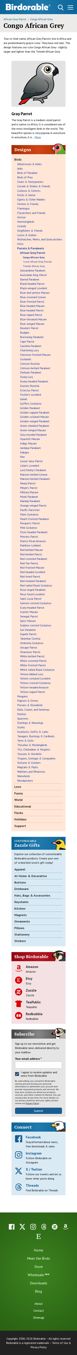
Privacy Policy (32, 1103)
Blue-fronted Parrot (32, 301)
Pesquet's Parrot (30, 523)
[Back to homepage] (28, 7)
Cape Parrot (27, 341)
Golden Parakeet (30, 408)
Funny (18, 793)
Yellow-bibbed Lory (31, 674)
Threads (32, 1185)
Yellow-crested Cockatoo (35, 683)
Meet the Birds (38, 1258)
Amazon (32, 966)
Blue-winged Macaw (32, 324)
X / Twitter (34, 1169)
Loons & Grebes (27, 235)
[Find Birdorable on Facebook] (12, 1227)
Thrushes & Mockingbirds (32, 745)
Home (38, 1250)
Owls (20, 244)
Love (17, 787)
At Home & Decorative (30, 876)
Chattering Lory (29, 350)
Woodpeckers (25, 780)
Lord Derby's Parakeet (33, 470)
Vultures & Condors (29, 762)
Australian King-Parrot (33, 275)
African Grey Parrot (15, 19)
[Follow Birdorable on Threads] (44, 1227)
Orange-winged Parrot (33, 505)
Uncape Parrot (28, 647)
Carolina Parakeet (30, 346)
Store (38, 1266)
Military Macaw (29, 492)
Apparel (19, 869)
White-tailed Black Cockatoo (37, 669)
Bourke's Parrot (29, 328)
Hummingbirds (25, 221)
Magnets (20, 915)
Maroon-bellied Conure (33, 474)
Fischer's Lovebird (30, 394)
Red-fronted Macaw (32, 567)
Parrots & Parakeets (30, 248)
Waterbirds (23, 776)
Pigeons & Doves (27, 700)
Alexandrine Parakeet (32, 270)
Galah (23, 399)
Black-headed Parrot (32, 283)
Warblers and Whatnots (31, 771)
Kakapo (24, 452)
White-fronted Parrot (33, 665)
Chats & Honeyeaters (30, 182)
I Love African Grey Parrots (37, 261)
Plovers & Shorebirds (30, 705)
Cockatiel (25, 359)
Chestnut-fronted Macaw (35, 354)
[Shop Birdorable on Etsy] (38, 1236)
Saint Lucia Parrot (31, 598)
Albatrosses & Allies (29, 164)
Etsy (29, 978)
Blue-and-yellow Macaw (35, 292)
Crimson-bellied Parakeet (35, 368)
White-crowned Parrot (33, 660)
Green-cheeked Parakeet (34, 425)
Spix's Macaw (28, 621)
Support (20, 826)
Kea (22, 456)
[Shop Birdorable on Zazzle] (54, 1227)
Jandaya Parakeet (30, 448)
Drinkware (21, 889)
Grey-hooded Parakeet (33, 434)
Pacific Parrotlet (30, 510)
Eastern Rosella (29, 386)
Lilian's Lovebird (29, 465)
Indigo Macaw (28, 443)
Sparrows (22, 718)
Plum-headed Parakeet (34, 532)
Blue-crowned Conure (33, 297)
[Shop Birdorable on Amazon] (65, 1227)
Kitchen (19, 908)
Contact (38, 1310)
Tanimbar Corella (30, 638)
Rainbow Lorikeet (30, 545)
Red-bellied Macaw (31, 550)
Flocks (18, 813)
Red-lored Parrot (30, 576)
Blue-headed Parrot (32, 310)
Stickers (20, 941)
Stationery (22, 934)
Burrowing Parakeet (32, 337)
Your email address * (28, 1058)
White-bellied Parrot (32, 656)
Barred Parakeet (29, 279)
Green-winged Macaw (33, 430)
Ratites (21, 714)
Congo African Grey (41, 19)
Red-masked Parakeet (33, 581)
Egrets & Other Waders (31, 199)
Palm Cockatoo (29, 514)
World (18, 800)
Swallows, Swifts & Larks (32, 731)
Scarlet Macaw (29, 612)
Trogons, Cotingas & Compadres (36, 758)
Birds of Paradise (27, 173)
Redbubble (34, 1014)
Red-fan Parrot (29, 563)
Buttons (20, 882)
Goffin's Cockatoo (31, 403)
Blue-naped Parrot (31, 315)
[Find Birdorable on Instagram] (33, 1227)
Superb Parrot (28, 634)
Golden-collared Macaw (34, 417)
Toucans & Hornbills (29, 754)
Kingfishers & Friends (30, 230)
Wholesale (38, 1275)
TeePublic (33, 1002)
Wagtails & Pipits (27, 767)
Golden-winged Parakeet (35, 421)
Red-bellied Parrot (31, 554)
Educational (22, 806)
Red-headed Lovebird (32, 572)
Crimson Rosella (30, 363)
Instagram (34, 1153)
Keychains (21, 902)
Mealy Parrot (28, 483)
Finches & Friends (27, 204)
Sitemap (38, 1317)
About (38, 1304)
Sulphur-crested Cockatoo (35, 625)
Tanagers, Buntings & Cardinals (35, 736)
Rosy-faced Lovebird (32, 594)
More (38, 137)
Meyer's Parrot (28, 488)
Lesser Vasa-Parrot (31, 461)
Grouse (21, 217)
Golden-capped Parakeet (35, 412)
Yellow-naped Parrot (32, 692)
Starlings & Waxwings (30, 723)
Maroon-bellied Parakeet (35, 479)
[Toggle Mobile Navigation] (70, 8)
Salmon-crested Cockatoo (35, 603)
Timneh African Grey (34, 266)
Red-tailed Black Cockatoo (36, 585)
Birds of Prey (25, 177)
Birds (17, 159)
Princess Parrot (29, 536)
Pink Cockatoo (28, 527)
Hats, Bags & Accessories (32, 895)
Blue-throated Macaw (33, 319)
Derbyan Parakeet (30, 372)
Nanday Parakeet (30, 501)
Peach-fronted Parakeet (34, 519)
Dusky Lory (26, 377)
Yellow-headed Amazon (34, 687)
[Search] (61, 7)
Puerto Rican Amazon (33, 541)
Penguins (22, 696)
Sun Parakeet (28, 630)
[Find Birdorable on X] (22, 1227)
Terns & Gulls (25, 740)
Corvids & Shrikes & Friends (33, 186)
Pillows (19, 928)
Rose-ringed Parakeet (33, 589)
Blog (38, 1291)
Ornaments (22, 921)
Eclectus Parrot (29, 390)
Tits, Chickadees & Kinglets (33, 749)
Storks (21, 727)
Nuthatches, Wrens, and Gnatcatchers (39, 239)
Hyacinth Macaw (30, 439)
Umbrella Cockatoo (31, 643)
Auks (20, 168)
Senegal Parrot (29, 616)
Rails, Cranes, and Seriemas (33, 709)
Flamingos (23, 208)
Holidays (20, 819)
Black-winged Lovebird (33, 288)
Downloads (38, 1283)
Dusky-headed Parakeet (34, 381)
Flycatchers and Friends (31, 213)
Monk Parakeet (29, 496)
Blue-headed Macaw (32, 306)
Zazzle (31, 990)
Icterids (21, 226)
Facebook (33, 1137)
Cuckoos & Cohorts (28, 190)
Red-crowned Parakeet (33, 559)
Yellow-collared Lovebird (35, 678)
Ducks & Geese (26, 195)
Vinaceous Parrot (30, 652)
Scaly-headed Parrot (32, 607)
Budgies (24, 332)
